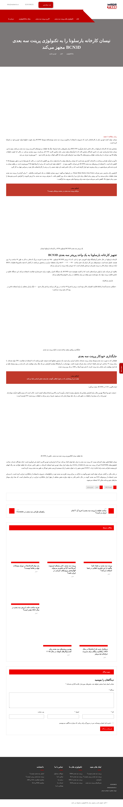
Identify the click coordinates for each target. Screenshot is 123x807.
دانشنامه (98, 780)
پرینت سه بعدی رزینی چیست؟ (92, 776)
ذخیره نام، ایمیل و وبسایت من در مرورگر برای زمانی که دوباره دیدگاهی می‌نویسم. (85, 723)
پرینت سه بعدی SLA (76, 776)
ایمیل (77, 712)
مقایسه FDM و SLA (38, 783)
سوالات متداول (58, 773)
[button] (8, 13)
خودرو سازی (90, 487)
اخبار (97, 487)
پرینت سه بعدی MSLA (75, 780)
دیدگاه (111, 690)
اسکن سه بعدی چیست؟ (37, 773)
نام (112, 712)
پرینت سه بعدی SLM (76, 783)
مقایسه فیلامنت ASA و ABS (35, 780)
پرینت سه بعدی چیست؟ (94, 773)
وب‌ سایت (41, 712)
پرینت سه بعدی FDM (76, 773)
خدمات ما (60, 783)
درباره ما (60, 780)
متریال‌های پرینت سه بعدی (93, 783)
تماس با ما (60, 776)
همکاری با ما (59, 786)
